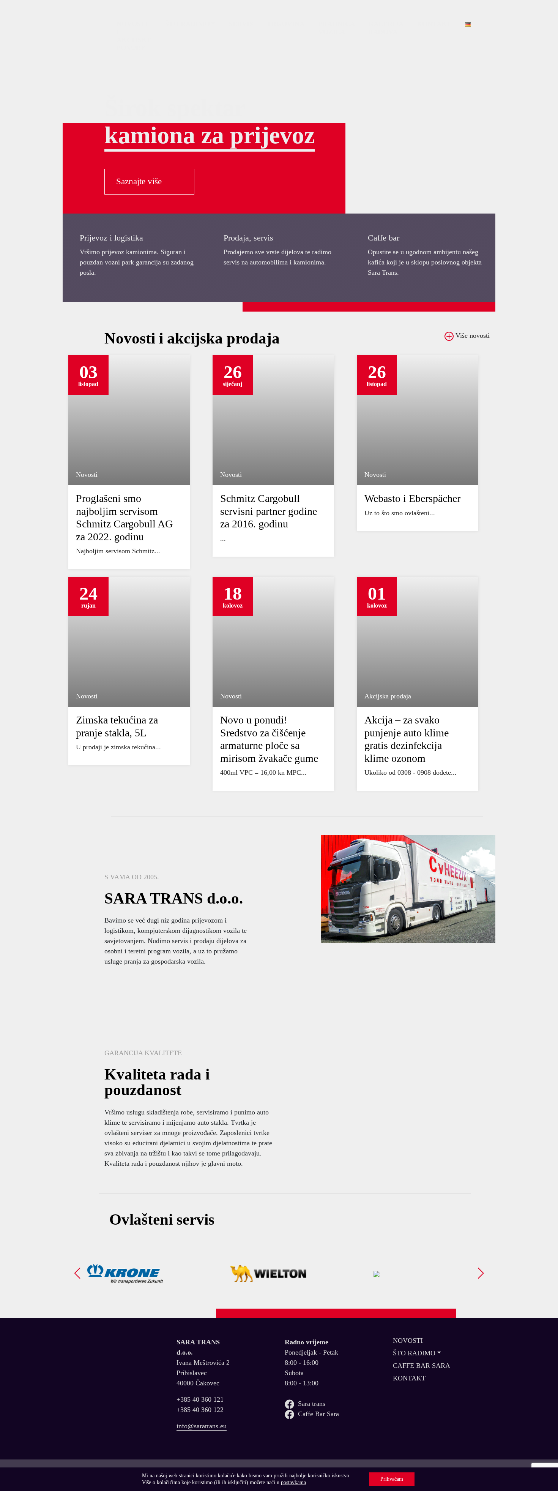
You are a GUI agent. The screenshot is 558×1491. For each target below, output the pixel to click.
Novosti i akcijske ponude (134, 36)
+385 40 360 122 (200, 1409)
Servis (241, 24)
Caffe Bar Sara (318, 1414)
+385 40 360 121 (200, 1399)
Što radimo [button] (187, 24)
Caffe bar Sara (421, 1365)
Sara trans (311, 1403)
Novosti (408, 1340)
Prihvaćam (391, 1479)
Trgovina (285, 24)
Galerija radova (385, 28)
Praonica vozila (336, 28)
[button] (77, 1273)
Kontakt (434, 24)
